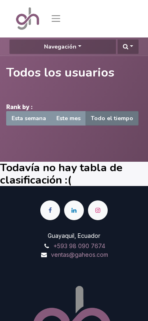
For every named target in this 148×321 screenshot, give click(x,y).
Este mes (68, 118)
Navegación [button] (60, 47)
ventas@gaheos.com (79, 254)
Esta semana (29, 118)
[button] (128, 47)
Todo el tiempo (112, 118)
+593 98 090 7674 (79, 245)
